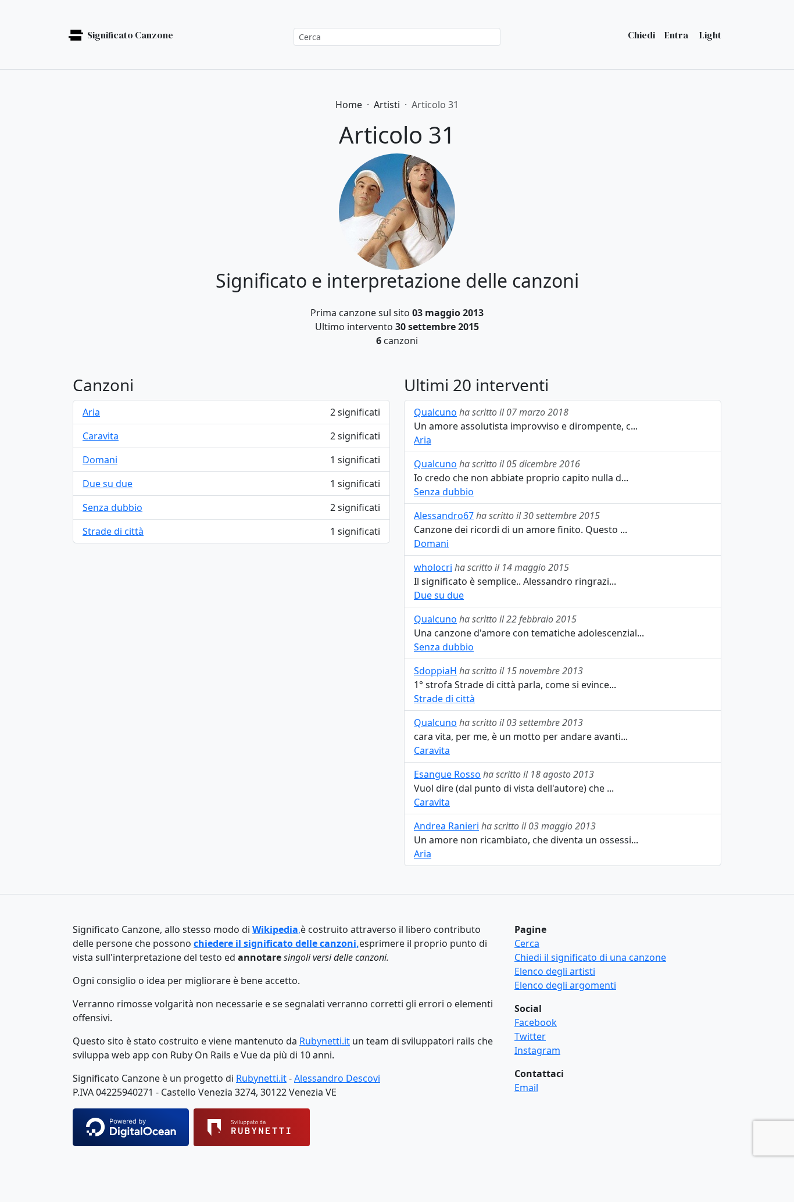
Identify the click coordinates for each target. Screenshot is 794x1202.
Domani (100, 459)
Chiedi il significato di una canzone (590, 957)
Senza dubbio (112, 507)
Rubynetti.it (324, 1041)
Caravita (101, 436)
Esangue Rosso (447, 774)
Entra (676, 34)
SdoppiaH (435, 670)
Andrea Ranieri (446, 826)
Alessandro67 (444, 515)
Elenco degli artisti (554, 971)
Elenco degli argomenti (565, 985)
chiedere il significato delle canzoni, (276, 943)
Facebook (535, 1022)
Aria (91, 412)
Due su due (108, 483)
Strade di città (113, 531)
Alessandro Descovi (337, 1078)
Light (709, 34)
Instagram (537, 1050)
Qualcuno (435, 412)
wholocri (433, 567)
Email (526, 1087)
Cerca (526, 943)
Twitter (530, 1036)
